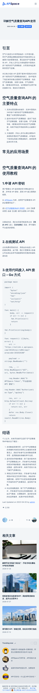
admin (32, 502)
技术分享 (28, 26)
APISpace (9, 200)
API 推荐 (21, 26)
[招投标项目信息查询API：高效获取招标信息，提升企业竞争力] (19, 582)
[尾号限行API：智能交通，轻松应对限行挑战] (19, 615)
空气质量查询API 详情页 (15, 208)
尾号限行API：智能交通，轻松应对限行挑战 (19, 629)
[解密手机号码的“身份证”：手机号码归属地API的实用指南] (19, 549)
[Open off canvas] (36, 4)
